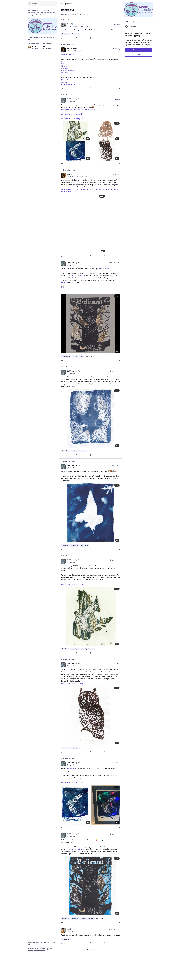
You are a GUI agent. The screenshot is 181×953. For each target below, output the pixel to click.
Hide (116, 123)
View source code (39, 950)
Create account (138, 50)
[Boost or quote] (76, 38)
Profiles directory (45, 942)
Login (139, 55)
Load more (90, 949)
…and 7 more (91, 451)
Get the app (42, 948)
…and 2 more (88, 356)
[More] (119, 38)
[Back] (61, 3)
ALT (88, 139)
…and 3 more (99, 918)
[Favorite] (90, 38)
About (37, 942)
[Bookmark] (104, 38)
